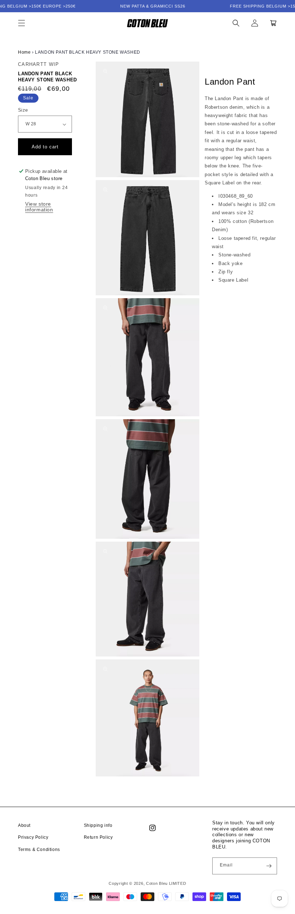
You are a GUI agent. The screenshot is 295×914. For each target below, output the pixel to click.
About (24, 825)
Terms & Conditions (39, 849)
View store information (39, 206)
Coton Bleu (157, 883)
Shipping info (98, 825)
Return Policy (98, 837)
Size (23, 110)
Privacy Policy (33, 837)
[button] (22, 23)
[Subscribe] (269, 865)
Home (24, 52)
